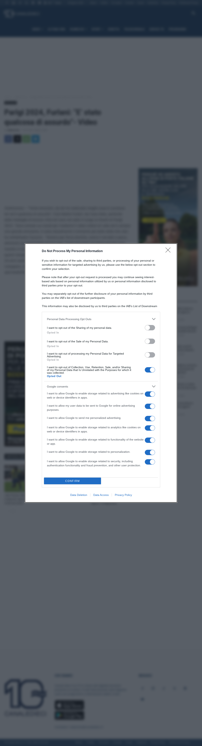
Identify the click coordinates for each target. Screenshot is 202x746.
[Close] (169, 251)
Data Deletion (78, 494)
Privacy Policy (123, 494)
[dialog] (101, 373)
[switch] (150, 327)
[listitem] (101, 319)
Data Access (101, 494)
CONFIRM (72, 481)
